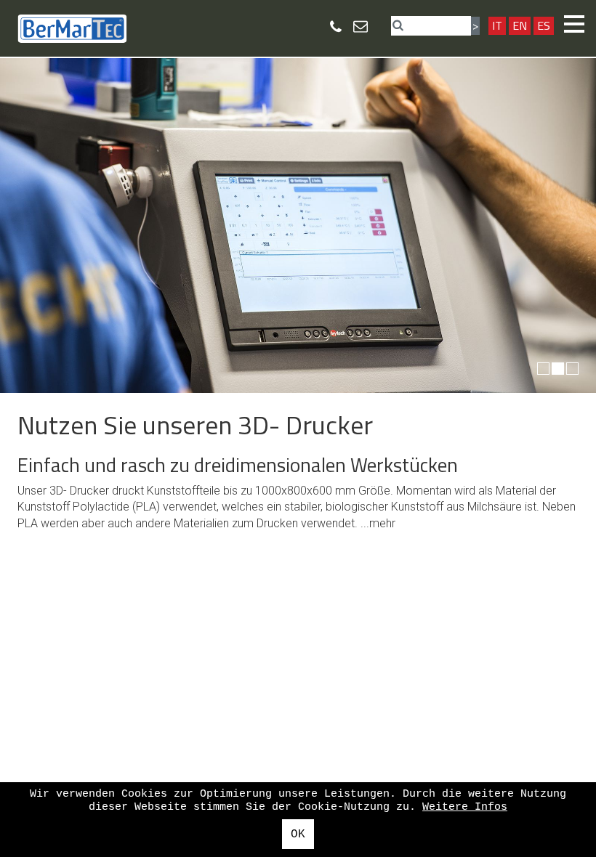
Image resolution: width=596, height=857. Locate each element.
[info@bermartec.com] (360, 26)
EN (519, 25)
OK (298, 834)
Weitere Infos (464, 807)
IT (497, 25)
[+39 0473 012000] (336, 26)
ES (543, 25)
